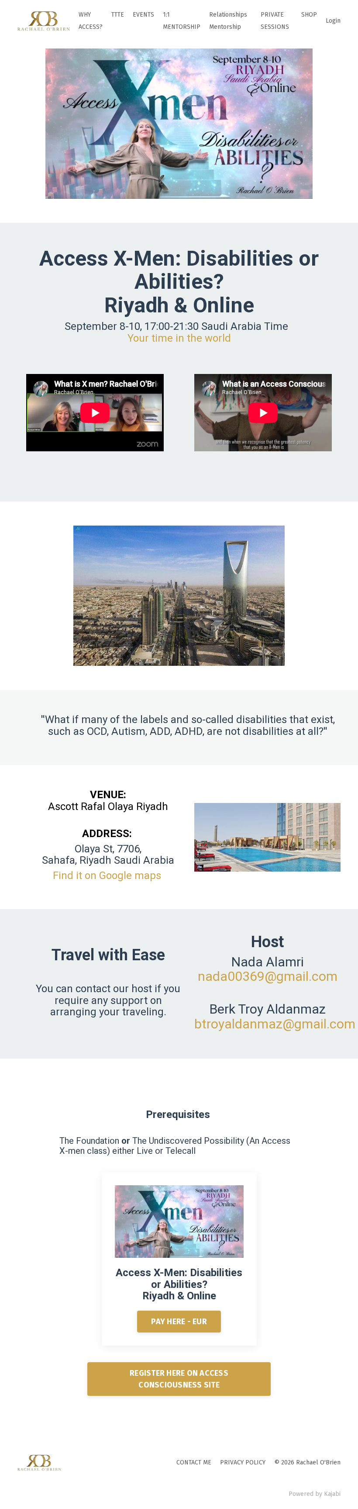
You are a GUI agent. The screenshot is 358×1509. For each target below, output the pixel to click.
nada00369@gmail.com (267, 976)
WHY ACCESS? (91, 21)
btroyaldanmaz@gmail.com (274, 1023)
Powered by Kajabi (315, 1494)
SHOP (309, 14)
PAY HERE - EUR (179, 1321)
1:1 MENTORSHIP (181, 21)
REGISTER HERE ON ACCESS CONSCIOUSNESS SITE (179, 1379)
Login (333, 20)
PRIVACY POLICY (242, 1462)
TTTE (117, 14)
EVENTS (143, 14)
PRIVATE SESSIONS (275, 21)
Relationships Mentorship (228, 21)
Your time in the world (179, 338)
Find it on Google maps (107, 875)
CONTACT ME (193, 1462)
